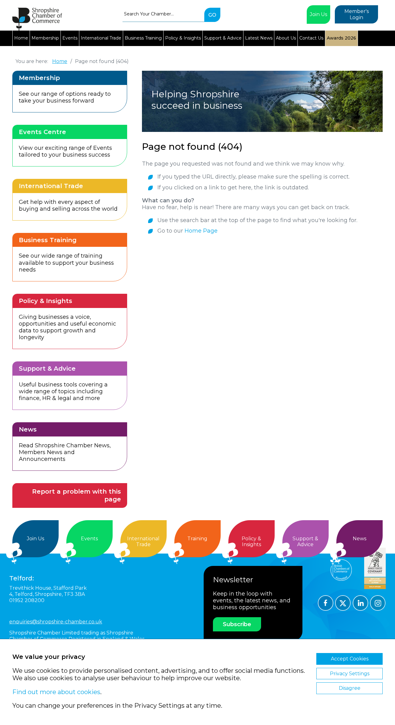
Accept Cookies (349, 659)
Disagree (349, 688)
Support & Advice (223, 38)
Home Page (201, 230)
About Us (286, 38)
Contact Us (311, 38)
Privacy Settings (349, 674)
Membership (45, 38)
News (359, 539)
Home (21, 38)
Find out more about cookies (56, 692)
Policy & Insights (183, 38)
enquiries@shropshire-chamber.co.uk (55, 622)
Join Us (318, 14)
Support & (305, 542)
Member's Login (356, 14)
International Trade (101, 38)
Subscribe (237, 624)
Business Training (143, 38)
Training (197, 539)
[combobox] (163, 14)
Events (69, 38)
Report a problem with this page (76, 495)
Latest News (258, 38)
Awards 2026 (341, 38)
